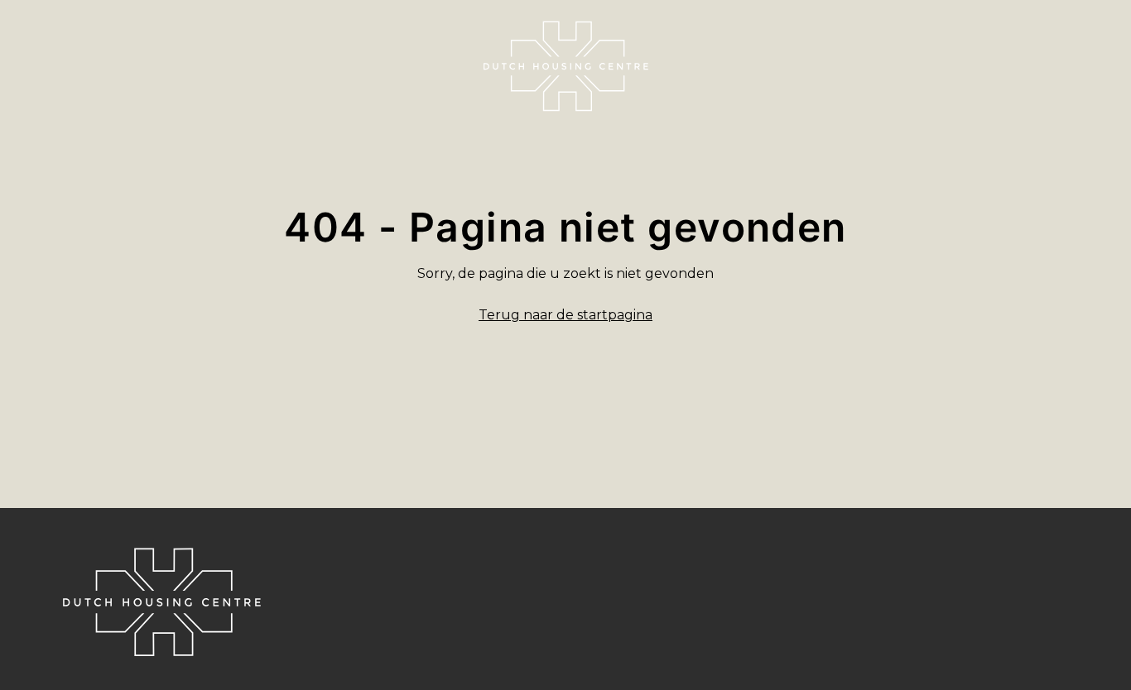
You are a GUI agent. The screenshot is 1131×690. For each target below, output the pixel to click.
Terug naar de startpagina (565, 315)
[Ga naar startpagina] (565, 66)
